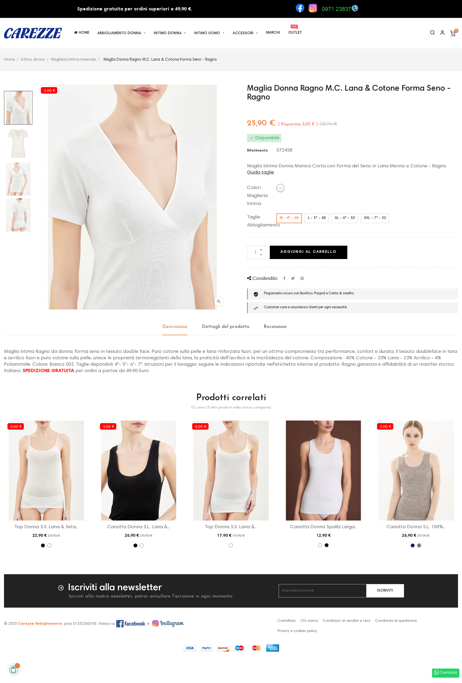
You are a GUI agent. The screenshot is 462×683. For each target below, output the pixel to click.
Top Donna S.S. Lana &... (231, 527)
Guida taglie (260, 172)
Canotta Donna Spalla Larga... (323, 527)
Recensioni (275, 327)
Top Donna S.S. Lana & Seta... (46, 527)
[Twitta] (293, 278)
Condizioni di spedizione (396, 621)
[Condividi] (284, 278)
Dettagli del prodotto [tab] (225, 327)
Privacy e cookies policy (297, 631)
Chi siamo (309, 621)
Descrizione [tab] (174, 327)
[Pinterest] (302, 278)
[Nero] (43, 545)
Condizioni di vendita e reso (346, 621)
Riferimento (257, 151)
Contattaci (287, 621)
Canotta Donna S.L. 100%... (416, 527)
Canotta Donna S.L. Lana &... (138, 527)
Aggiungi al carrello (308, 252)
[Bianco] (49, 545)
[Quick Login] (440, 33)
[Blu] (413, 545)
